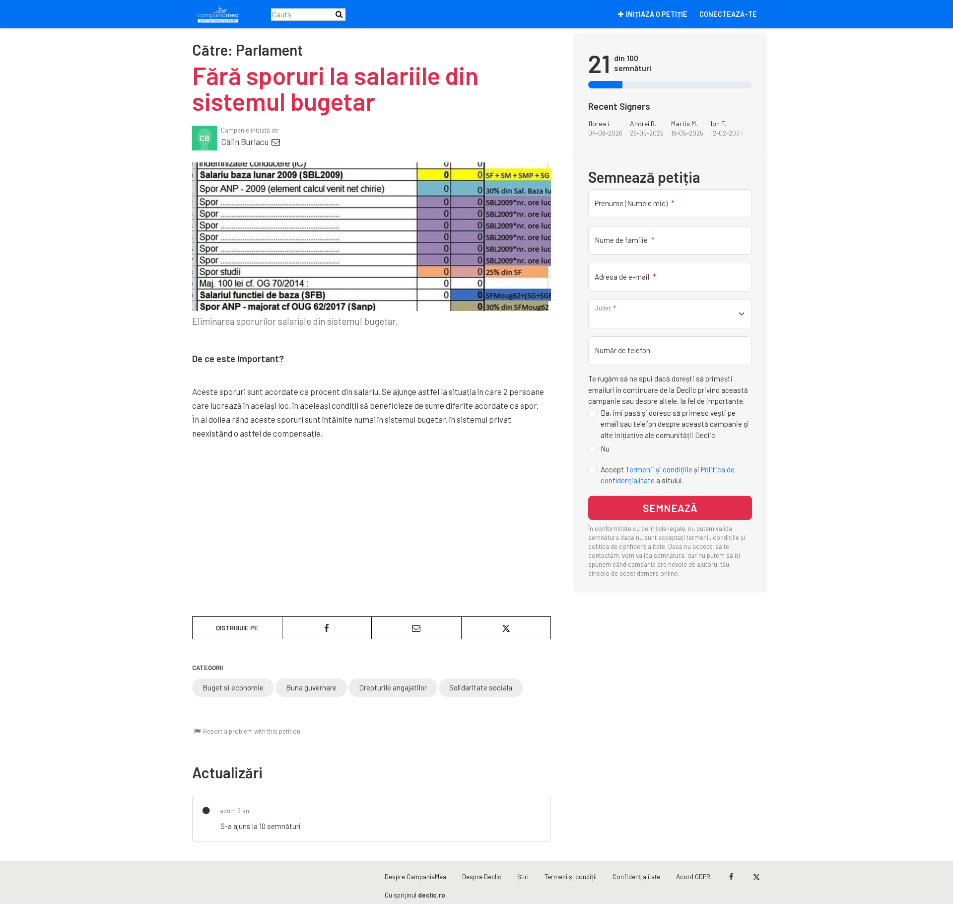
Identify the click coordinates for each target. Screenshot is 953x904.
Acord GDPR (693, 876)
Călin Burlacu (245, 142)
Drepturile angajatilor (393, 687)
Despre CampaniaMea (415, 876)
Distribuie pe (237, 628)
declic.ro (431, 895)
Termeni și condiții (571, 876)
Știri (523, 876)
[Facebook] (731, 877)
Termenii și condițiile (658, 469)
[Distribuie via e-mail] (416, 627)
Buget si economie (233, 687)
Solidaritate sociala (480, 687)
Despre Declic (481, 876)
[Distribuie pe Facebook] (327, 627)
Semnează (670, 508)
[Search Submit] (339, 14)
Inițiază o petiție (656, 14)
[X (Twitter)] (756, 877)
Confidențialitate (636, 876)
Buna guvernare (311, 687)
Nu (605, 448)
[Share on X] (506, 627)
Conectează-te (728, 14)
